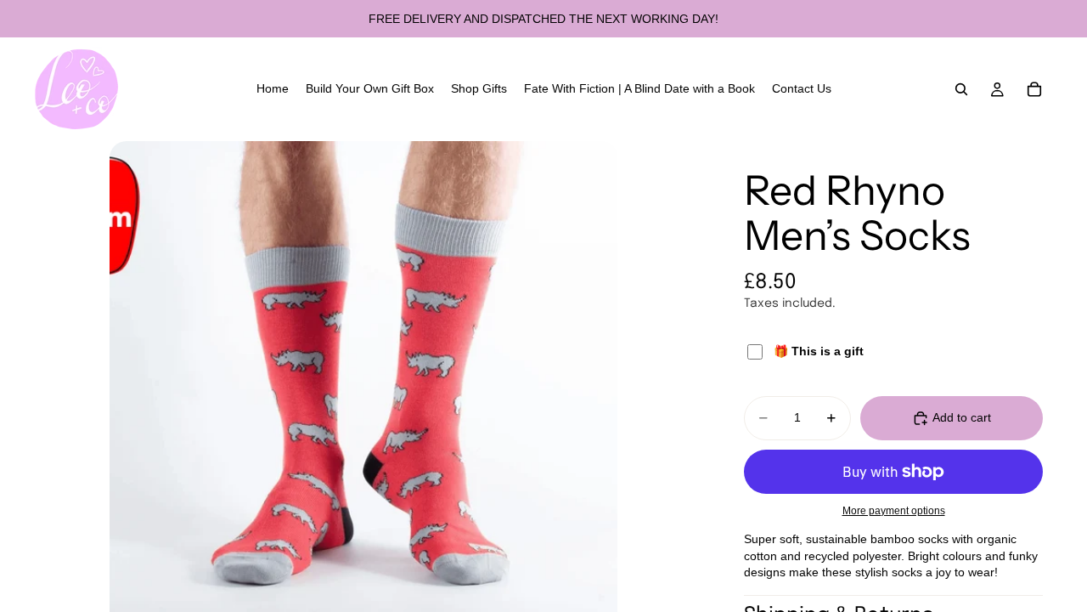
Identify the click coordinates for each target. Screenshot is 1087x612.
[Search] (961, 89)
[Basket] (1034, 89)
